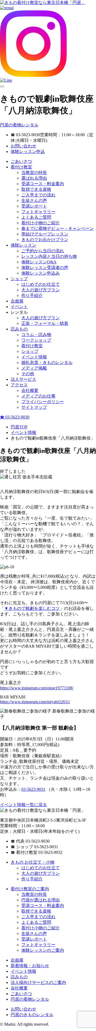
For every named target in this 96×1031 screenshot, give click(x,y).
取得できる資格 (36, 189)
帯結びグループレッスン (44, 234)
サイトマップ (34, 407)
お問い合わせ (23, 146)
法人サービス (23, 379)
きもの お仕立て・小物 (32, 862)
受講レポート (34, 206)
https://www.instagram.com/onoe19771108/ (36, 688)
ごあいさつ (21, 161)
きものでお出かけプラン (44, 239)
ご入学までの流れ (38, 195)
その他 (27, 373)
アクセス (19, 385)
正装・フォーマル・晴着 (44, 323)
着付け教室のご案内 (30, 889)
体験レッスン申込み (40, 273)
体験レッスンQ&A (39, 262)
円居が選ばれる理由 (40, 900)
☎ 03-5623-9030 (14, 417)
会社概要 (29, 390)
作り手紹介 (32, 295)
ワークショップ (36, 340)
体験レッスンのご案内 (42, 950)
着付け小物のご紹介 (40, 223)
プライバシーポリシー (42, 401)
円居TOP (19, 427)
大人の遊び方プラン (40, 290)
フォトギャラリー (38, 211)
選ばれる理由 (34, 178)
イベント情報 (34, 357)
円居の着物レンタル (19, 125)
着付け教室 (21, 167)
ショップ (19, 278)
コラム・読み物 (36, 334)
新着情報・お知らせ (30, 965)
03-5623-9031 (33, 789)
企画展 (17, 301)
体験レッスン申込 (28, 151)
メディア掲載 (34, 368)
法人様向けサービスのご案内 (38, 982)
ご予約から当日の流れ (42, 251)
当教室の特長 (34, 172)
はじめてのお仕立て (40, 284)
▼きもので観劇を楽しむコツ (32, 608)
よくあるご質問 (36, 217)
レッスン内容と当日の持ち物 (49, 256)
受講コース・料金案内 (42, 183)
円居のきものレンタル (32, 1014)
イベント (19, 306)
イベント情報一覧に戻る (23, 804)
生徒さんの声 (34, 200)
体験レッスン (23, 245)
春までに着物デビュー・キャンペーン (57, 228)
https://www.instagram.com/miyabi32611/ (35, 701)
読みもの (19, 329)
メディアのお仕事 (38, 396)
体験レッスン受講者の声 (44, 267)
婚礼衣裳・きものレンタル (47, 362)
